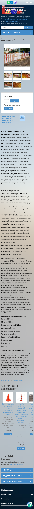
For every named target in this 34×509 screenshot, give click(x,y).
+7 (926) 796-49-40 (21, 20)
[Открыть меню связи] (29, 504)
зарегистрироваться (16, 464)
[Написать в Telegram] (11, 2)
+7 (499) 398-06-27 (10, 20)
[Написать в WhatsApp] (8, 2)
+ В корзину (14, 101)
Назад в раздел (18, 380)
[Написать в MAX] (15, 2)
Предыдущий (5, 380)
